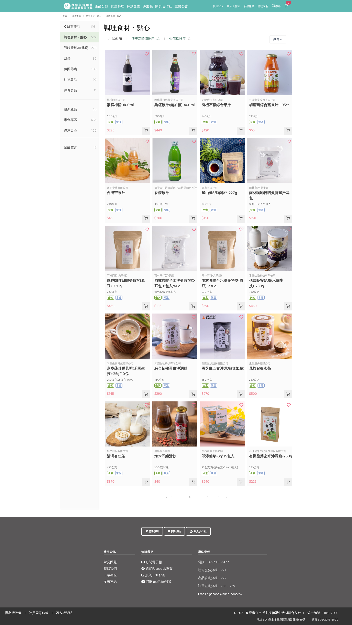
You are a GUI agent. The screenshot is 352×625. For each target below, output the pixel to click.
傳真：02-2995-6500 (325, 619)
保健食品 (70, 90)
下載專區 (110, 575)
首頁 (65, 16)
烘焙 (67, 58)
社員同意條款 (38, 613)
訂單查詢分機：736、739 (216, 586)
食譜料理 (117, 6)
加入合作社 (233, 6)
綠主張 (148, 6)
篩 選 (276, 39)
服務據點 (249, 6)
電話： (203, 562)
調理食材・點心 (93, 16)
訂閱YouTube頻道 (158, 581)
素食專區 (70, 120)
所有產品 (76, 16)
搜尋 (278, 6)
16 (219, 497)
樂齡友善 (70, 147)
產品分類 (101, 6)
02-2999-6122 (213, 562)
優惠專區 (70, 130)
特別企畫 (133, 6)
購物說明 (263, 6)
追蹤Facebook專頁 (159, 568)
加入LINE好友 (154, 575)
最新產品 (70, 109)
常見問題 (110, 562)
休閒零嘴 (70, 69)
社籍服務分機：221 (212, 570)
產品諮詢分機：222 (212, 578)
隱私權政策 (13, 613)
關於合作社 (163, 6)
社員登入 (218, 6)
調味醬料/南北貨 (76, 48)
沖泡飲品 (70, 79)
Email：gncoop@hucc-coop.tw (220, 594)
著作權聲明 (64, 613)
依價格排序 (178, 38)
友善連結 (110, 581)
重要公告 (181, 6)
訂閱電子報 (153, 562)
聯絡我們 (110, 568)
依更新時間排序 (144, 38)
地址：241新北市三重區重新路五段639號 (281, 619)
